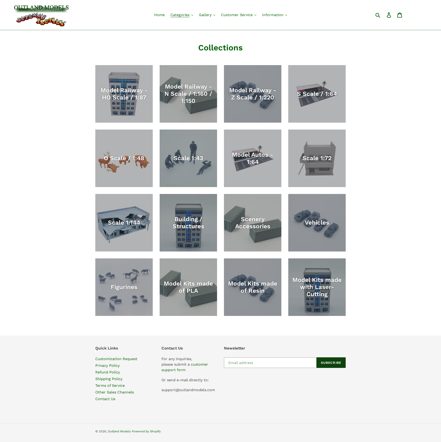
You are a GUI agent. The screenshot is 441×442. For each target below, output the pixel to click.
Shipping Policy (108, 379)
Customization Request (116, 359)
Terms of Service (110, 385)
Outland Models (119, 431)
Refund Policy (107, 372)
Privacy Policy (107, 365)
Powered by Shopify (146, 431)
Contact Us (105, 399)
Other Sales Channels (114, 392)
